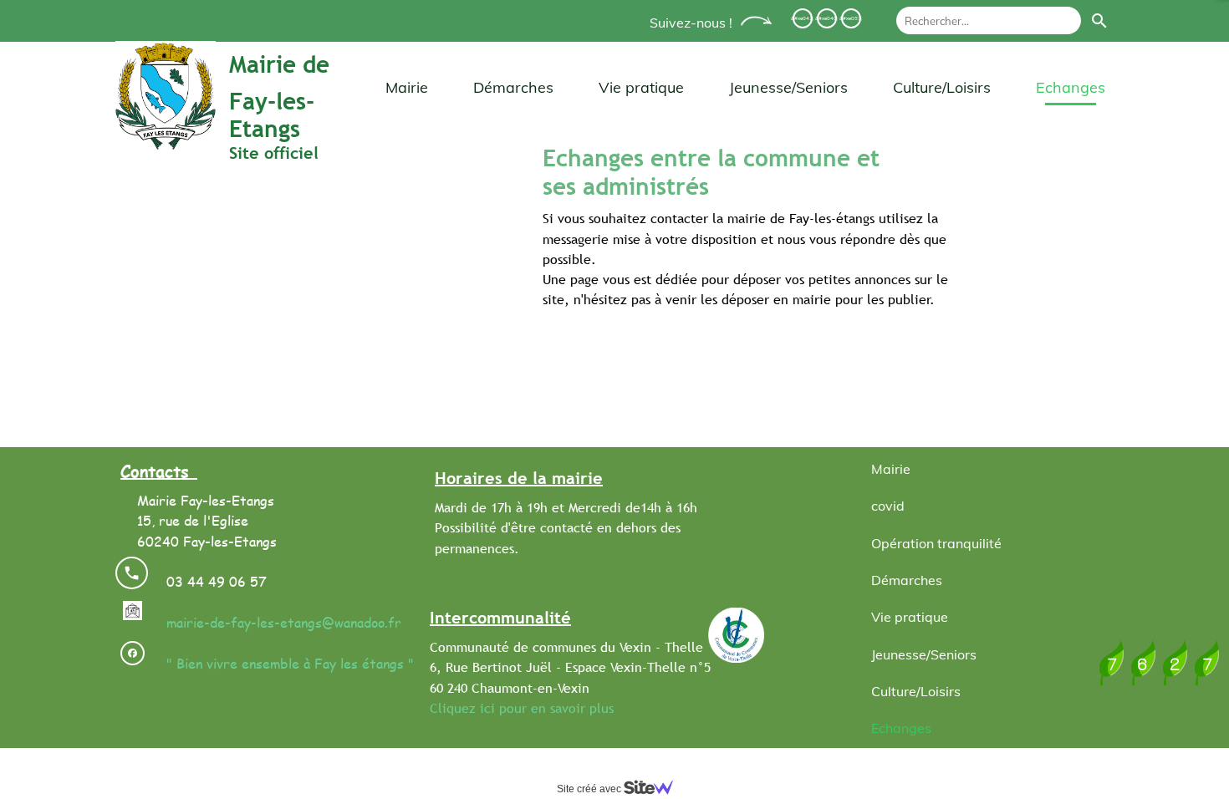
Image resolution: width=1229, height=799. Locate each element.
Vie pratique (641, 87)
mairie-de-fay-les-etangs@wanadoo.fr (281, 622)
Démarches (513, 87)
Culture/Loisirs (942, 87)
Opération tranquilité (936, 543)
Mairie (406, 87)
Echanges (1070, 87)
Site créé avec (590, 789)
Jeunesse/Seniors (788, 87)
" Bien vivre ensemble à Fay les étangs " (290, 663)
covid (888, 505)
